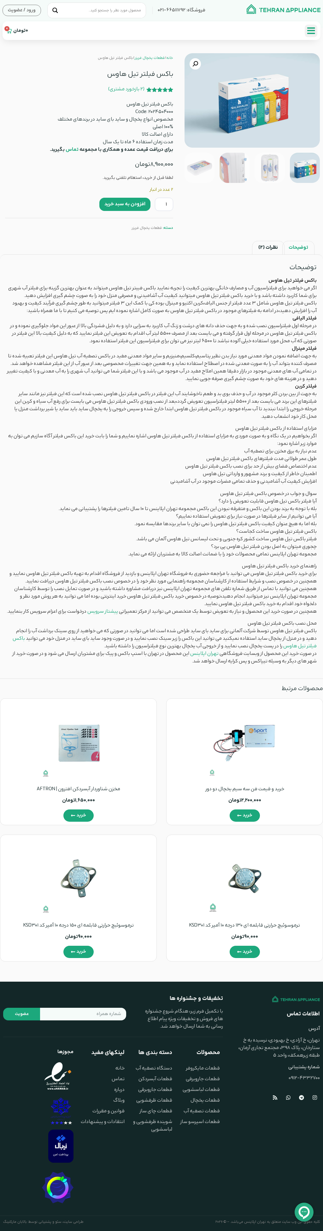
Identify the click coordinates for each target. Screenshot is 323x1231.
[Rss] (275, 1097)
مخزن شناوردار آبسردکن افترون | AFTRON (78, 789)
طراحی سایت (74, 1221)
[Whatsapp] (288, 1097)
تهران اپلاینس (204, 653)
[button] (195, 64)
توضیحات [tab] (298, 247)
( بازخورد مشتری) (126, 89)
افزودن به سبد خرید (124, 204)
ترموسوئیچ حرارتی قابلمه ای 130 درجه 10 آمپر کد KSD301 (244, 925)
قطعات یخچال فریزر (149, 57)
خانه (169, 57)
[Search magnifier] (55, 10)
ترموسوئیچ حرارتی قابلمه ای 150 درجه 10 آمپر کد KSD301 (78, 925)
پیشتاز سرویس (102, 611)
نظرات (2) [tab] (268, 247)
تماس (72, 149)
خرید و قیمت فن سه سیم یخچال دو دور (244, 789)
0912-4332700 (304, 1078)
